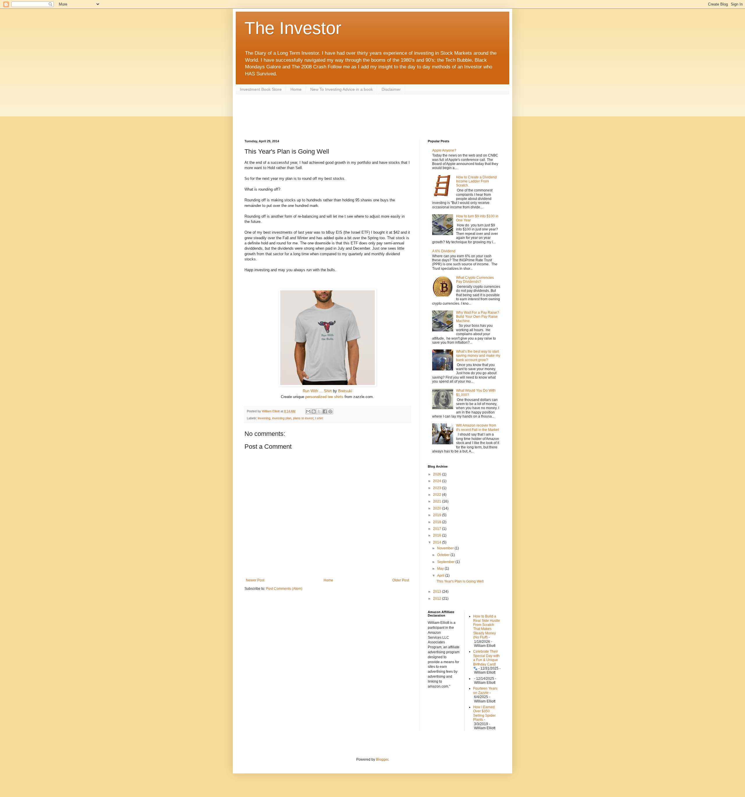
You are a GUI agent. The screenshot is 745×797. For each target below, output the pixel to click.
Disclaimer (391, 89)
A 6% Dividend (443, 251)
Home (295, 89)
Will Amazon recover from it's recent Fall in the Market (477, 427)
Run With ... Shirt (317, 391)
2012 (437, 599)
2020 (437, 508)
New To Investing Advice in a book (341, 89)
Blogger (382, 759)
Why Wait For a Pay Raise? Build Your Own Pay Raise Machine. (477, 316)
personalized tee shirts (324, 397)
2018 (437, 522)
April (441, 576)
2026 (437, 474)
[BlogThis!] (314, 411)
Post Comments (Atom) (284, 589)
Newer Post (255, 580)
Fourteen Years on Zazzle (485, 690)
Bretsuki (345, 391)
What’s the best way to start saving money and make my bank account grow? (478, 355)
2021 (437, 501)
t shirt (319, 418)
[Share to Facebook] (325, 411)
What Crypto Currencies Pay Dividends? (475, 280)
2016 (437, 535)
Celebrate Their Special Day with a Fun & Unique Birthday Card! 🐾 (486, 659)
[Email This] (308, 411)
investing (264, 418)
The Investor (292, 28)
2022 (437, 495)
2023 (437, 488)
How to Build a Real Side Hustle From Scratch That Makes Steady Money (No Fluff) (486, 626)
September (446, 562)
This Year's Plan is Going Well (460, 581)
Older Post (400, 580)
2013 (437, 592)
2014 (437, 542)
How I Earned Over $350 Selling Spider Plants (484, 713)
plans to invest (303, 418)
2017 (437, 529)
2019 (437, 515)
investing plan (281, 418)
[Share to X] (319, 411)
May (441, 569)
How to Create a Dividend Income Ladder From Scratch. (476, 181)
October (443, 555)
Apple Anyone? (444, 150)
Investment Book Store (261, 89)
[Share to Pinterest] (330, 411)
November (446, 548)
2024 (437, 481)
